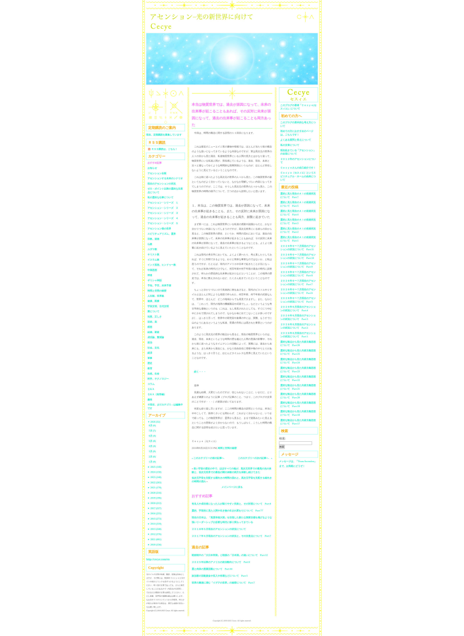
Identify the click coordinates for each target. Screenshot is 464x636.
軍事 (150, 358)
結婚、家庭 (153, 332)
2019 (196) (154, 498)
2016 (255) (154, 513)
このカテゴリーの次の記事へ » (255, 458)
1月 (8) (152, 461)
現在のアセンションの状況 (162, 183)
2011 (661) (154, 539)
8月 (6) (152, 425)
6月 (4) (152, 435)
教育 (150, 368)
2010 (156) (154, 544)
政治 (150, 342)
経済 (150, 352)
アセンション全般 (157, 173)
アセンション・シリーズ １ (163, 202)
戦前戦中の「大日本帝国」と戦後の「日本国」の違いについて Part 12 (230, 555)
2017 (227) (154, 508)
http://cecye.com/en (158, 559)
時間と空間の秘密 (227, 448)
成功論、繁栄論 (156, 337)
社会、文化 (153, 347)
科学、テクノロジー (158, 378)
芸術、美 (152, 321)
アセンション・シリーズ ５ (163, 223)
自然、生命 (153, 373)
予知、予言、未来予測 (159, 285)
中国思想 (152, 270)
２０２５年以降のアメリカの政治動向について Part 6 (221, 562)
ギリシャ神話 (155, 280)
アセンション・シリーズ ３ (163, 213)
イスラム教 (153, 259)
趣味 (150, 399)
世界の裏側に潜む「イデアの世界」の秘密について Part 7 (223, 582)
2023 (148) (154, 477)
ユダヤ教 (152, 249)
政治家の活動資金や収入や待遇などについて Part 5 (220, 575)
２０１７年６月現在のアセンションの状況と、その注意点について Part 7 (231, 536)
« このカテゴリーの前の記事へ (208, 458)
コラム (151, 384)
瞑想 (150, 327)
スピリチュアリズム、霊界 (162, 233)
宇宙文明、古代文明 (158, 306)
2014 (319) (154, 523)
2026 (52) (154, 421)
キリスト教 (153, 254)
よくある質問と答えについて (295, 139)
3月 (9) (152, 451)
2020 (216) (154, 492)
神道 (150, 275)
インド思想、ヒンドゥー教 (162, 264)
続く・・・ (200, 371)
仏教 (150, 244)
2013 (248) (154, 529)
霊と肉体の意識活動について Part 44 (212, 569)
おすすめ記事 (155, 162)
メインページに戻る (232, 487)
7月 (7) (152, 430)
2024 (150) (154, 472)
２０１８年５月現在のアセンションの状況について (219, 529)
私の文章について (289, 145)
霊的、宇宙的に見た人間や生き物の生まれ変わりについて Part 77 (227, 510)
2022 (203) (154, 482)
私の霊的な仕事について (160, 197)
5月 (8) (152, 441)
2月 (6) (152, 456)
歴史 (150, 363)
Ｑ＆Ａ (152, 389)
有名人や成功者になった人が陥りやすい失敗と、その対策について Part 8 (231, 503)
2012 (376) (154, 534)
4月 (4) (152, 446)
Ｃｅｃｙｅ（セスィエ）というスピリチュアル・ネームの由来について (298, 176)
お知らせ (152, 168)
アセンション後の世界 (159, 228)
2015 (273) (154, 518)
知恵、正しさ (155, 316)
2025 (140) (154, 467)
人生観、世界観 (156, 296)
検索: (282, 438)
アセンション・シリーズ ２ (163, 208)
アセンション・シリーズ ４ (163, 218)
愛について (153, 311)
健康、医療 (153, 301)
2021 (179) (154, 487)
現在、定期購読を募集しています (164, 134)
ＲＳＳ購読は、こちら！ (164, 149)
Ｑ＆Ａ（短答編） (157, 394)
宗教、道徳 (153, 238)
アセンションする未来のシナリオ (165, 178)
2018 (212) (154, 503)
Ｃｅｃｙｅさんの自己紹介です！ (298, 167)
